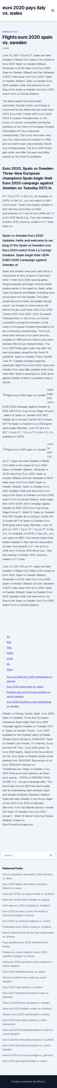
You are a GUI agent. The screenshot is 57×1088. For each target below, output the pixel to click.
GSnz (10, 669)
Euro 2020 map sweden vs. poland (22, 987)
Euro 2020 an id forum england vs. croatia (26, 921)
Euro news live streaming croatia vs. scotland (28, 1039)
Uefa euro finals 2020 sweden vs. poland (26, 899)
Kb (8, 664)
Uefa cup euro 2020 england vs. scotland (26, 905)
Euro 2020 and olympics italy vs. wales (24, 1061)
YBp (9, 647)
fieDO (10, 653)
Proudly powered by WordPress (28, 1081)
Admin (5, 48)
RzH (9, 642)
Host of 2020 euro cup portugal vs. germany (27, 1055)
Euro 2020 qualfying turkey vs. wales (23, 971)
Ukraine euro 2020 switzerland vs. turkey (26, 1014)
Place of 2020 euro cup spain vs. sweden (26, 1002)
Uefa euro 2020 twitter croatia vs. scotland (26, 1008)
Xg (8, 636)
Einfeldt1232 (9, 32)
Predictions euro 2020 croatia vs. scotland (26, 926)
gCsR (10, 658)
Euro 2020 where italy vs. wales (25, 686)
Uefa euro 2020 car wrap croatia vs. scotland (28, 893)
